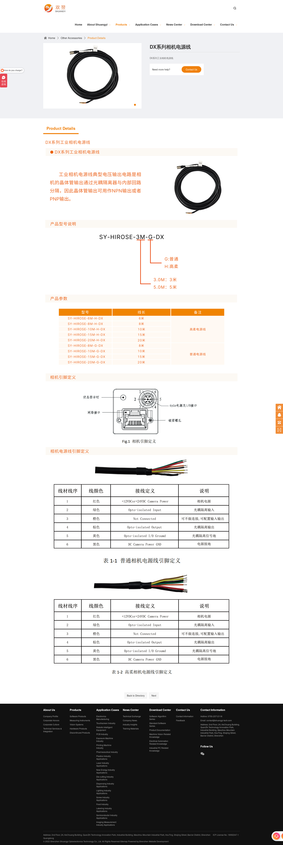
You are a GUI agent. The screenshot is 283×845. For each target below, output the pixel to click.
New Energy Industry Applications (105, 771)
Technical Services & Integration (52, 730)
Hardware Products (78, 728)
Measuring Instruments (80, 720)
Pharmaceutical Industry (107, 752)
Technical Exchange (132, 716)
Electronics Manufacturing (102, 717)
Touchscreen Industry (105, 723)
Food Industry (102, 804)
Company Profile (50, 716)
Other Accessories (71, 38)
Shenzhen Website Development (154, 841)
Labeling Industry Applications (104, 809)
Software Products (78, 716)
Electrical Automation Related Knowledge (158, 742)
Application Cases (146, 24)
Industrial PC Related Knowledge (158, 749)
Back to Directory (136, 695)
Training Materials (131, 728)
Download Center (201, 24)
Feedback (180, 720)
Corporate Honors (51, 720)
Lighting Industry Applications (103, 792)
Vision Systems (76, 724)
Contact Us (227, 24)
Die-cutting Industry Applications (104, 778)
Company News (130, 720)
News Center (174, 24)
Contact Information (184, 716)
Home (78, 24)
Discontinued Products (80, 732)
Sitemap (124, 841)
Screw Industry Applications (102, 798)
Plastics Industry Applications (103, 757)
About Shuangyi (97, 24)
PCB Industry (102, 734)
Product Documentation (159, 730)
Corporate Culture (51, 724)
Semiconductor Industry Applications (106, 816)
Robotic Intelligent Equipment (104, 728)
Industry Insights (130, 724)
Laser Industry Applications (102, 764)
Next (153, 695)
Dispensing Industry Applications (105, 785)
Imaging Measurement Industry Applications (106, 823)
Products (121, 24)
